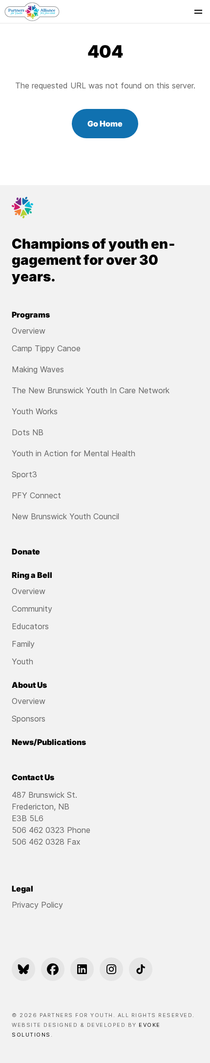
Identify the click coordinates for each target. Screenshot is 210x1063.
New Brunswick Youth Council (65, 516)
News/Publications (49, 742)
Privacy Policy (37, 905)
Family (23, 644)
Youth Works (35, 411)
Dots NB (27, 432)
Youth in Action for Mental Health (73, 453)
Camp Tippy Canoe (46, 348)
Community (32, 609)
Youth (22, 661)
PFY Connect (36, 495)
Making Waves (38, 369)
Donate (26, 551)
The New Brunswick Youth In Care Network (90, 390)
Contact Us (33, 777)
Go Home (105, 123)
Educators (30, 626)
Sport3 (24, 474)
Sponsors (28, 718)
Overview (28, 331)
